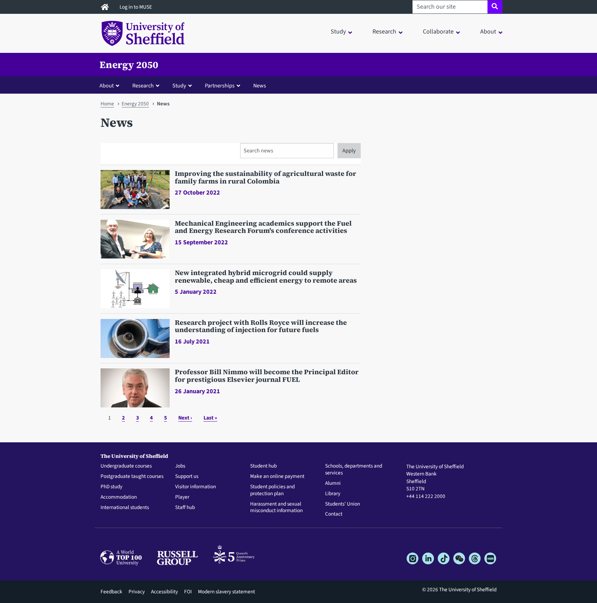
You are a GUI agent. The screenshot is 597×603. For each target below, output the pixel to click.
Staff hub (185, 507)
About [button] (488, 31)
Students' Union (342, 504)
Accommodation (119, 497)
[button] (111, 85)
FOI (188, 591)
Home (107, 103)
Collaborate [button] (438, 31)
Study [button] (338, 31)
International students (125, 507)
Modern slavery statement (226, 591)
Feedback (111, 591)
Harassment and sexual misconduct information (276, 508)
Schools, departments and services (353, 470)
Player (182, 497)
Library (332, 493)
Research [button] (384, 31)
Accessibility (164, 591)
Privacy (137, 591)
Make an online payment (277, 476)
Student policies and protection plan (272, 490)
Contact (333, 514)
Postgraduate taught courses (132, 476)
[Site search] (494, 6)
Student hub (263, 466)
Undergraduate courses (126, 466)
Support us (186, 476)
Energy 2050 (129, 64)
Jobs (180, 466)
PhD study (111, 486)
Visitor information (195, 486)
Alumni (333, 483)
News (259, 85)
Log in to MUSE (136, 7)
